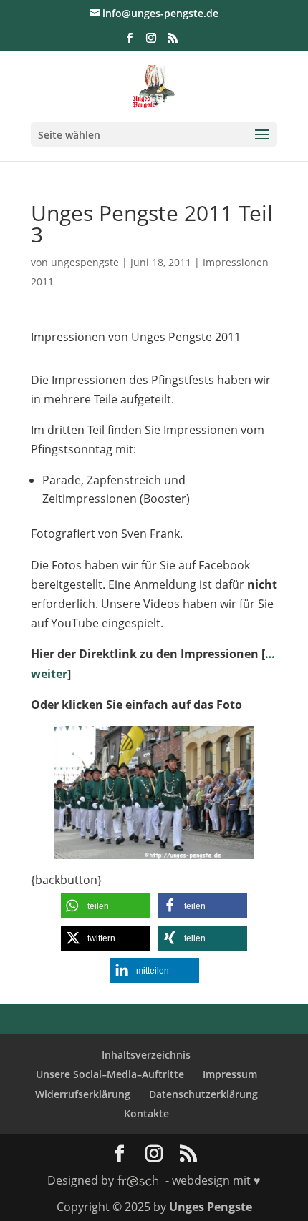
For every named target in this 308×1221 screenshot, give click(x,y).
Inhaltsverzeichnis (146, 1054)
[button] (105, 905)
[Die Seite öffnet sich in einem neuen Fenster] (154, 849)
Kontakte (146, 1113)
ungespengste (85, 262)
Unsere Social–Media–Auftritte (110, 1074)
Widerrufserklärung (82, 1094)
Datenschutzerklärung (203, 1094)
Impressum (230, 1074)
